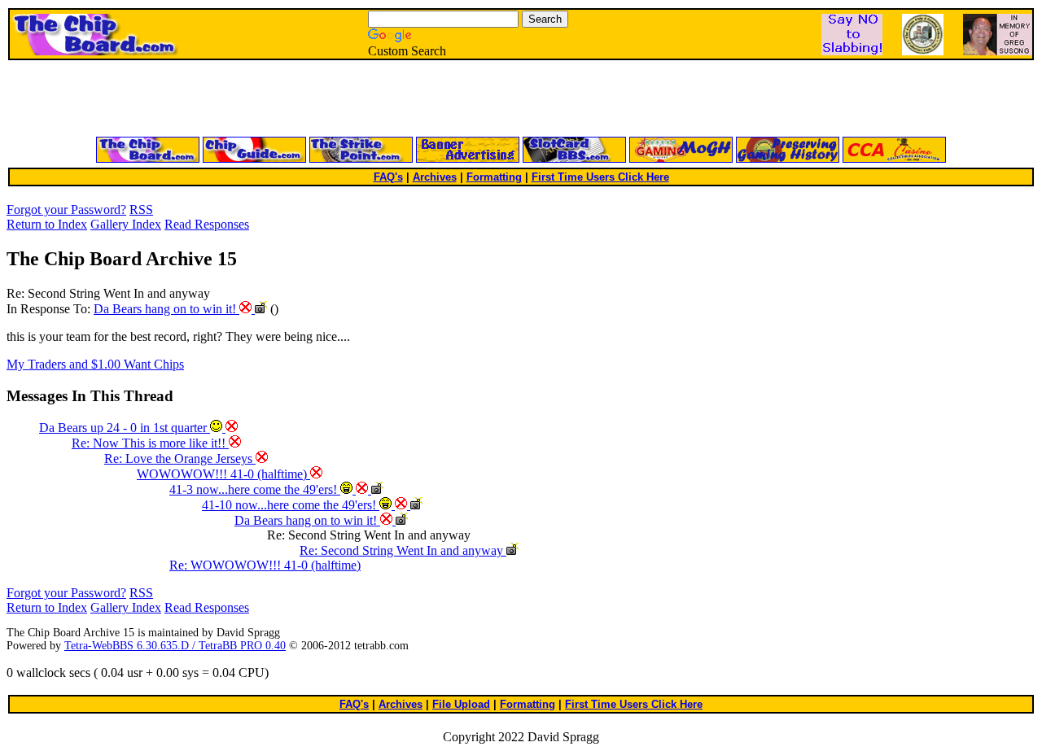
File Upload (461, 704)
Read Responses (206, 224)
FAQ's (388, 177)
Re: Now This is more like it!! (150, 443)
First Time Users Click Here (600, 177)
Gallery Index (125, 224)
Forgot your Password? (66, 209)
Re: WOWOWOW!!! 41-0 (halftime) (265, 565)
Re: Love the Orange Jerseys (180, 458)
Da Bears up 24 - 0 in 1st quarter (124, 427)
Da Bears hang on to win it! (166, 309)
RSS (141, 209)
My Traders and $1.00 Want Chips (95, 364)
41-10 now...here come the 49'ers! (290, 505)
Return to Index (47, 224)
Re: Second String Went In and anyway (403, 550)
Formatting (494, 177)
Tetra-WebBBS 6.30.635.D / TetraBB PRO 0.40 (175, 646)
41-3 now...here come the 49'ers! (254, 489)
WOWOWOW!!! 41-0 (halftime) (223, 474)
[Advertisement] (325, 99)
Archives (435, 177)
